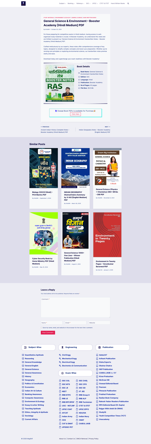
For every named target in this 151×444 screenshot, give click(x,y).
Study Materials (49, 17)
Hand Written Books (118, 3)
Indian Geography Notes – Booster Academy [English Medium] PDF (94, 129)
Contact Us (71, 439)
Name (44, 323)
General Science (77, 17)
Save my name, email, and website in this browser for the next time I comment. (68, 327)
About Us (62, 439)
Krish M (100, 270)
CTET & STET (104, 3)
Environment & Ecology (63, 17)
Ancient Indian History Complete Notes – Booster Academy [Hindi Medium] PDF (55, 129)
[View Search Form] (128, 3)
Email (67, 323)
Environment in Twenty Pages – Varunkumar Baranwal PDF (105, 264)
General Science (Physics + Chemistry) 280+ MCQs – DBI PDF (107, 192)
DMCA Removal (81, 439)
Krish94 (47, 29)
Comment (46, 299)
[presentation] (43, 168)
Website (92, 323)
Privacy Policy (93, 439)
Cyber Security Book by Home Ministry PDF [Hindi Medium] (43, 261)
